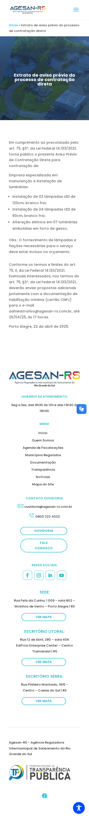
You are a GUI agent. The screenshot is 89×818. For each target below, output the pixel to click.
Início (13, 25)
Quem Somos (43, 440)
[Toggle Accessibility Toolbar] (78, 808)
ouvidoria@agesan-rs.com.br (48, 506)
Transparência (43, 469)
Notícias (43, 477)
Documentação (43, 462)
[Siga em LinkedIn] (50, 575)
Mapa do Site (43, 484)
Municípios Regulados (43, 455)
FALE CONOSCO (44, 545)
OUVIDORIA (43, 530)
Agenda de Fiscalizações (43, 447)
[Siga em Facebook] (27, 575)
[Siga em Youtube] (61, 575)
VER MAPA (44, 617)
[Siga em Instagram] (39, 575)
